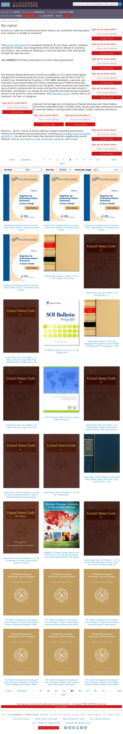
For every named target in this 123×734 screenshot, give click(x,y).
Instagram (73, 727)
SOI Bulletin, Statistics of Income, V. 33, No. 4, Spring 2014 (61, 351)
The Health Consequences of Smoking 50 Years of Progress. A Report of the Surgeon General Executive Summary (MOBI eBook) (61, 622)
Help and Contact (46, 718)
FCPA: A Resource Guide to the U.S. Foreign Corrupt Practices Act (61, 418)
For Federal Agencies (46, 722)
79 (40, 690)
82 (64, 690)
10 (97, 159)
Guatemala (47, 139)
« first (12, 159)
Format (8, 169)
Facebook (65, 727)
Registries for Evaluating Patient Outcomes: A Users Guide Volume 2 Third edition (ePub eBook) (61, 227)
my (47, 16)
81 (56, 690)
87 (103, 690)
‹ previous (25, 159)
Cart (67, 16)
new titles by (18, 16)
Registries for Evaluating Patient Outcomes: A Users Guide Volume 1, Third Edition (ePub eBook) (21, 287)
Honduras (59, 139)
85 (87, 690)
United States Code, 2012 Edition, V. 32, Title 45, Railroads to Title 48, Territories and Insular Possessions (21, 560)
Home (3, 21)
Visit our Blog (48, 727)
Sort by (50, 169)
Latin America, (26, 139)
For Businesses (100, 718)
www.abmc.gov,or (61, 93)
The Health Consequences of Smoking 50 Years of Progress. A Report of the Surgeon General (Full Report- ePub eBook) (61, 682)
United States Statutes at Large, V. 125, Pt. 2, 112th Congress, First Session (61, 277)
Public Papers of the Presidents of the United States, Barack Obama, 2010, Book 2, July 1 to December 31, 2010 (102, 479)
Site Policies (21, 718)
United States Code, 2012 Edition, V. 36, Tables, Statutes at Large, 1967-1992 (21, 426)
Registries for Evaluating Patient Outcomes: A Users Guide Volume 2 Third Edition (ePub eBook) (101, 227)
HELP (59, 16)
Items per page (83, 169)
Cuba (37, 139)
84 (80, 690)
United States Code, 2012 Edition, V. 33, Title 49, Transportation (61, 493)
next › (114, 159)
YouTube (77, 727)
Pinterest (81, 727)
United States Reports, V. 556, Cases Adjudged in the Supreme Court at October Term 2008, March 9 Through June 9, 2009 (102, 343)
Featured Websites (78, 722)
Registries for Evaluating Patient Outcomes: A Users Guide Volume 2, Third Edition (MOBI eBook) (21, 227)
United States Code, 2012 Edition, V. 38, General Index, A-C (102, 294)
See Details (61, 706)
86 (95, 690)
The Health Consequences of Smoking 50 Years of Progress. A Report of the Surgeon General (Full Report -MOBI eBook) (102, 622)
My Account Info (74, 718)
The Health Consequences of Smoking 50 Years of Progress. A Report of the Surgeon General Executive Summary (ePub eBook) (102, 682)
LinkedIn (85, 727)
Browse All (11, 12)
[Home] (20, 6)
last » (63, 163)
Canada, (74, 139)
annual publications (16, 45)
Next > (117, 169)
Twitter (69, 727)
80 (48, 690)
